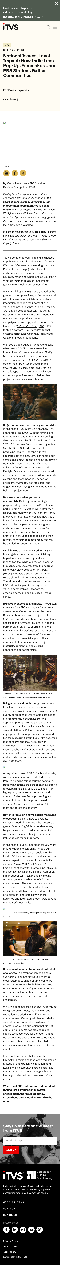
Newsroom (10, 1214)
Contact (9, 1208)
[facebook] (6, 1230)
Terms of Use (10, 1246)
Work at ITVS (13, 1202)
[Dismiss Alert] (56, 3)
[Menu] (55, 27)
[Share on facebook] (15, 173)
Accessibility (9, 1251)
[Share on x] (23, 173)
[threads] (39, 1230)
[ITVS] (11, 26)
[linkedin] (15, 1230)
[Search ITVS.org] (49, 27)
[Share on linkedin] (6, 173)
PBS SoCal (33, 291)
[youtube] (31, 1230)
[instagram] (23, 1230)
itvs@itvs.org (10, 99)
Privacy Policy (10, 1241)
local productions (27, 337)
